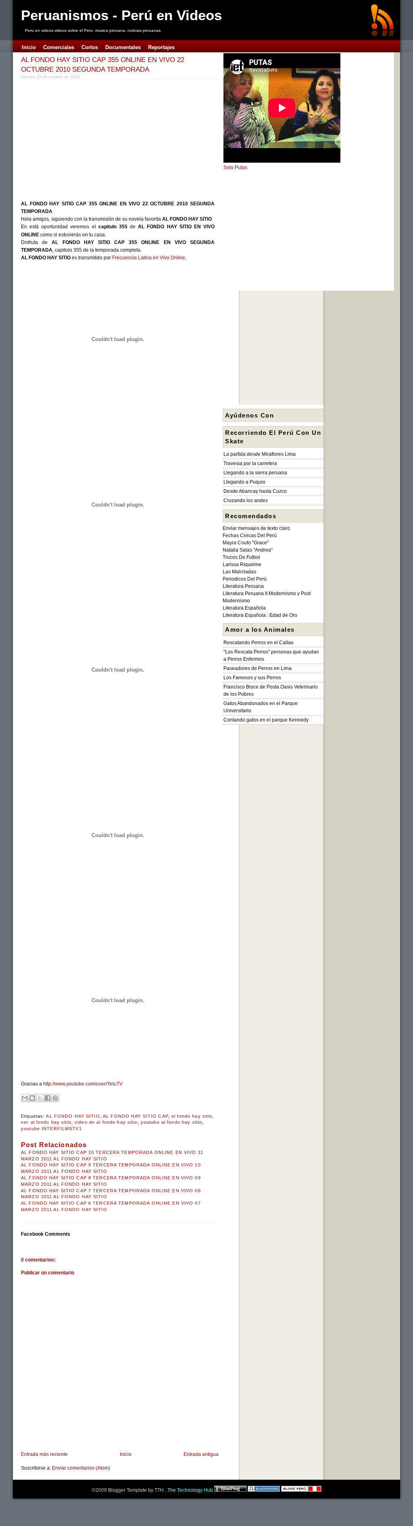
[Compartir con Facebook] (48, 1098)
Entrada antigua (201, 1454)
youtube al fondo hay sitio (171, 1122)
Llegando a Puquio (244, 482)
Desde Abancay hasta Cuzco (255, 491)
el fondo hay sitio (191, 1116)
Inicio (125, 1454)
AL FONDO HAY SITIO (73, 1116)
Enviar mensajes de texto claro (256, 528)
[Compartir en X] (40, 1098)
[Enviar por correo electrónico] (25, 1098)
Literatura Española (244, 608)
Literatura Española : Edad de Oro (260, 615)
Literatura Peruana (243, 586)
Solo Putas (235, 167)
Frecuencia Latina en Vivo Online (148, 258)
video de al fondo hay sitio (106, 1122)
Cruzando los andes (245, 500)
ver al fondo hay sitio (46, 1122)
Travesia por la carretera (250, 463)
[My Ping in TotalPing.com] (230, 1490)
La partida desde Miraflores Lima (259, 454)
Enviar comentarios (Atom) (81, 1468)
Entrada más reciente (44, 1454)
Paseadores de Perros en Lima (257, 668)
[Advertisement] (88, 138)
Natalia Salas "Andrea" (248, 550)
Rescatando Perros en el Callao (258, 642)
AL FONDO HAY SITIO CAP (135, 1116)
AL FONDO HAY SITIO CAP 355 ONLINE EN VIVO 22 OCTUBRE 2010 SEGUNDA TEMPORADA (102, 64)
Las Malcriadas (239, 572)
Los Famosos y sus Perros (252, 677)
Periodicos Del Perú (245, 579)
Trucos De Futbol (241, 557)
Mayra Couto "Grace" (246, 543)
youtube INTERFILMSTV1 (51, 1128)
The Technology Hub (190, 1490)
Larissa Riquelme (242, 564)
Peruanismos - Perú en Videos (121, 15)
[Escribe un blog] (32, 1098)
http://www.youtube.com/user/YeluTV (83, 1084)
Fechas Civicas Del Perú (250, 535)
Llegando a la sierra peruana (255, 473)
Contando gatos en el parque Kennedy (266, 720)
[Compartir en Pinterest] (55, 1098)
